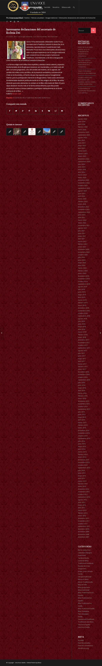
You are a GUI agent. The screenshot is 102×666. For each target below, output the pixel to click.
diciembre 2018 (83, 308)
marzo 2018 (82, 332)
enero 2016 (82, 398)
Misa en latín (82, 585)
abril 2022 (81, 217)
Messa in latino (83, 579)
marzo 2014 (82, 452)
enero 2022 (82, 223)
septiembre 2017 (84, 348)
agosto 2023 (82, 191)
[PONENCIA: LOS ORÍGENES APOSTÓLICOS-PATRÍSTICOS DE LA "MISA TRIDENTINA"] (39, 132)
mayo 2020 (82, 263)
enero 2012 (82, 516)
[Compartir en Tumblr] (42, 111)
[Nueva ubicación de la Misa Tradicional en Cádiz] (54, 132)
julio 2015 (81, 412)
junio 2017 (81, 356)
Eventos (27, 18)
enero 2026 (82, 130)
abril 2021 (81, 239)
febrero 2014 (82, 454)
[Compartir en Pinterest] (29, 111)
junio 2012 (81, 502)
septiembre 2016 (84, 380)
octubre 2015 (82, 406)
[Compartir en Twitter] (16, 111)
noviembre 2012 (84, 492)
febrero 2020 (82, 271)
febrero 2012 (82, 513)
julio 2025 (81, 140)
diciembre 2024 (83, 159)
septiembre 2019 (84, 284)
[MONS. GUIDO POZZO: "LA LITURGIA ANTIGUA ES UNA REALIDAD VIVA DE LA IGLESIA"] (9, 132)
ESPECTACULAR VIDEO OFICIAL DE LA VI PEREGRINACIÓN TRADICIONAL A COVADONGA (85, 51)
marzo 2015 (82, 422)
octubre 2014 (82, 436)
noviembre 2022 (84, 209)
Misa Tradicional (28, 98)
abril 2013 (81, 478)
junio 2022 (81, 215)
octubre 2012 (82, 494)
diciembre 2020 (83, 249)
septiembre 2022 (84, 212)
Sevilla (80, 617)
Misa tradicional (83, 590)
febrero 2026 (82, 127)
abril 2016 (81, 390)
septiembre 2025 (84, 135)
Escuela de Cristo (84, 566)
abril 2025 (81, 148)
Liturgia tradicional (51, 18)
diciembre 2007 (83, 537)
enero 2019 (82, 305)
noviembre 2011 (84, 521)
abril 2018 (81, 329)
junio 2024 (81, 167)
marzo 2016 (82, 393)
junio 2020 (81, 260)
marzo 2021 (82, 241)
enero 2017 (82, 369)
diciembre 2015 (83, 401)
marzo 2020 (82, 268)
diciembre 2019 (83, 276)
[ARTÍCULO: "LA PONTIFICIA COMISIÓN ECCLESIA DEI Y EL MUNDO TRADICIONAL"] (31, 131)
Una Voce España (84, 625)
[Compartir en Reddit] (55, 111)
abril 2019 (81, 297)
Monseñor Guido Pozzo (42, 98)
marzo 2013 (82, 481)
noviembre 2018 (84, 311)
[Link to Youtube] (14, 21)
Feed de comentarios (85, 646)
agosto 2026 (82, 119)
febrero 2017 (82, 367)
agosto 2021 (82, 228)
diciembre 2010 (83, 529)
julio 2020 (81, 257)
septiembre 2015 (84, 409)
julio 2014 (81, 441)
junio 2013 (81, 473)
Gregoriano (82, 569)
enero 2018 (82, 337)
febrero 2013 (82, 484)
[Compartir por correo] (62, 111)
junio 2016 (81, 385)
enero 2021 (82, 247)
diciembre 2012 (83, 489)
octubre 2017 (82, 345)
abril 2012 (81, 508)
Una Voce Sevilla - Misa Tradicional (47, 36)
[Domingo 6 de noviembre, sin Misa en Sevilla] (24, 132)
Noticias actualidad (37, 18)
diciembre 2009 (83, 532)
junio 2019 (81, 292)
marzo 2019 (82, 300)
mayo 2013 (82, 476)
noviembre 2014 (84, 433)
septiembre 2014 (84, 438)
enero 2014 (82, 457)
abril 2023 (81, 196)
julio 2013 (81, 470)
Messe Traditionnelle (85, 582)
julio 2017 (81, 353)
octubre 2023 (82, 185)
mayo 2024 (82, 169)
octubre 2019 (82, 281)
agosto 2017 (82, 350)
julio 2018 (81, 321)
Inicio (21, 18)
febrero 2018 (82, 335)
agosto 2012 (82, 500)
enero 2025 (82, 156)
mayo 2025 (82, 145)
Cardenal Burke (83, 558)
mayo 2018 (82, 327)
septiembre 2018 (84, 316)
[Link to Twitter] (11, 21)
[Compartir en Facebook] (9, 111)
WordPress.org (83, 648)
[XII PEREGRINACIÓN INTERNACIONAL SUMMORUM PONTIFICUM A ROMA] (46, 131)
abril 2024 (81, 172)
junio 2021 (81, 233)
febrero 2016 (82, 396)
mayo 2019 (82, 295)
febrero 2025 (82, 154)
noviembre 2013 (84, 462)
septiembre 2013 (84, 468)
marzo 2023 (82, 199)
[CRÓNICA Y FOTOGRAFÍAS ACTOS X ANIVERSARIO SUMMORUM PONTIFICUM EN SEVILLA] (17, 131)
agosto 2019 (82, 287)
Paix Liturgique (83, 614)
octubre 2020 (82, 255)
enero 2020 (82, 273)
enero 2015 (82, 428)
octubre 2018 (82, 313)
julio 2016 (81, 383)
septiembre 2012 (84, 497)
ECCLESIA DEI (17, 98)
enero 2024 (82, 177)
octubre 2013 (82, 465)
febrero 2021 (82, 244)
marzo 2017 (82, 364)
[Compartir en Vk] (49, 111)
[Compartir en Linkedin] (36, 111)
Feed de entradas (84, 643)
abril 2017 (81, 361)
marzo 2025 (82, 151)
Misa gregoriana (84, 587)
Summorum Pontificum (86, 619)
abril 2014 (81, 449)
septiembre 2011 (84, 526)
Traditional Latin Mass (86, 622)
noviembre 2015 (84, 404)
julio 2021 (81, 231)
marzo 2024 (82, 175)
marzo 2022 (82, 220)
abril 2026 (81, 124)
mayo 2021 (82, 236)
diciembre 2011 (83, 518)
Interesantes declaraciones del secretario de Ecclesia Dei (31, 31)
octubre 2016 (82, 377)
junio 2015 (81, 414)
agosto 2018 (82, 319)
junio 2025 (81, 143)
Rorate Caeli (16, 94)
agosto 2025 (82, 138)
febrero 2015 (82, 425)
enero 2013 (82, 486)
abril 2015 (81, 420)
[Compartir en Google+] (23, 111)
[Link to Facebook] (7, 21)
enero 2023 (82, 204)
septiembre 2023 (84, 188)
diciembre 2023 (83, 180)
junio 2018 (81, 324)
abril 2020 (81, 265)
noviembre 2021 (84, 225)
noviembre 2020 (84, 252)
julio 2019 (81, 289)
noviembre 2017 (84, 343)
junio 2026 (81, 122)
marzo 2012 (82, 510)
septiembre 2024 (84, 161)
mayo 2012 (82, 505)
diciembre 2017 (83, 340)
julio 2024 (81, 164)
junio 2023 (81, 193)
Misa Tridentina (83, 611)
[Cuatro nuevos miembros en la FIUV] (2, 333)
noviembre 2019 (84, 279)
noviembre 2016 (84, 374)
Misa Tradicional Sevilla (86, 609)
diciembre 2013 (83, 460)
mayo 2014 (82, 446)
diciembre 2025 (83, 132)
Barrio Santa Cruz (84, 550)
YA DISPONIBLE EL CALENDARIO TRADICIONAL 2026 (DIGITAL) (87, 91)
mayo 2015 (82, 417)
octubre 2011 (82, 524)
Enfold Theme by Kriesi (34, 663)
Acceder (81, 640)
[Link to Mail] (18, 21)
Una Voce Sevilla (84, 627)
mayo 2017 (82, 359)
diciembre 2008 (83, 534)
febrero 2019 (82, 303)
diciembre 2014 (83, 430)
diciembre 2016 (83, 372)
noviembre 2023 (84, 183)
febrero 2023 (82, 201)
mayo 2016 (82, 388)
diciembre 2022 (83, 207)
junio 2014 (81, 444)
